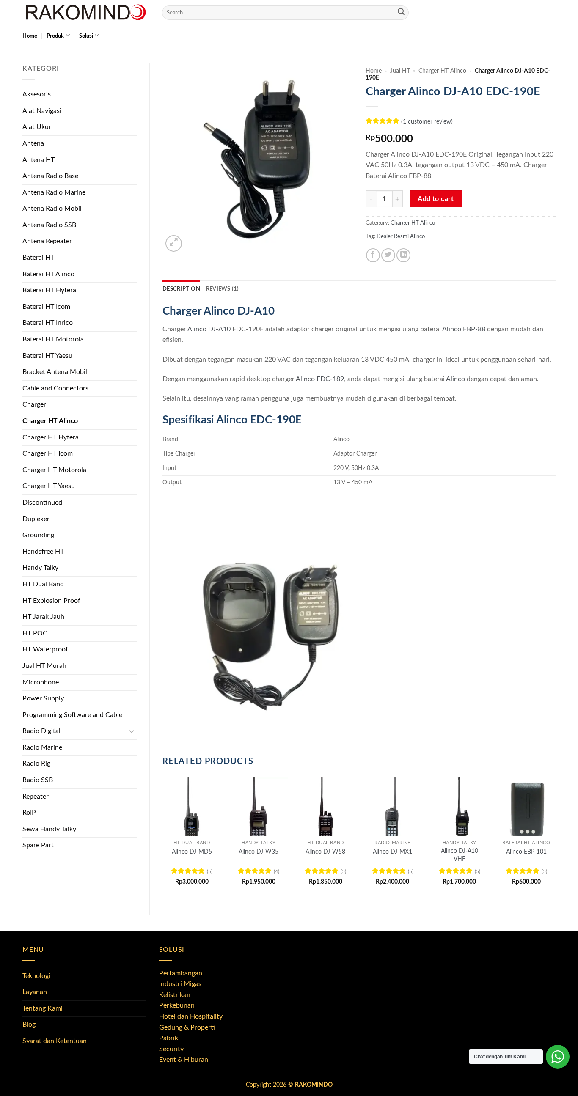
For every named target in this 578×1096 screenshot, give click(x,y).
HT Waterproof (45, 649)
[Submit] (401, 12)
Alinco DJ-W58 (325, 852)
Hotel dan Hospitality (191, 1016)
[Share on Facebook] (373, 255)
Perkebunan (177, 1005)
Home (29, 35)
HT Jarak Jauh (43, 616)
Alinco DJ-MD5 (192, 852)
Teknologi (36, 975)
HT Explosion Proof (51, 600)
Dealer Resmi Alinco (401, 236)
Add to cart (436, 199)
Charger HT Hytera (50, 437)
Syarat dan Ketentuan (54, 1041)
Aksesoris (36, 94)
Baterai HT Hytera (49, 290)
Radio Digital (41, 731)
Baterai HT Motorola (53, 339)
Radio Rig (36, 763)
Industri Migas (180, 984)
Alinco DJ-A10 (209, 329)
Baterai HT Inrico (47, 322)
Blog (29, 1024)
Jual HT (400, 71)
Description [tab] (181, 288)
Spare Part (38, 845)
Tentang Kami (42, 1008)
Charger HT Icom (47, 453)
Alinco (455, 379)
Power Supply (43, 698)
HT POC (34, 633)
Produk (55, 35)
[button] (173, 243)
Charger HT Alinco (50, 421)
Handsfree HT (43, 551)
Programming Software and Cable (72, 714)
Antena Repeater (47, 241)
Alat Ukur (36, 127)
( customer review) (427, 121)
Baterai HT (38, 257)
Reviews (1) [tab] (222, 288)
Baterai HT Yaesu (47, 355)
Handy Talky (40, 567)
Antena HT (38, 160)
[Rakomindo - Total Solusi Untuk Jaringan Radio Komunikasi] (85, 12)
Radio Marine (42, 747)
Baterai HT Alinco (48, 274)
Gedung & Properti (187, 1027)
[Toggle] (132, 731)
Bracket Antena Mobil (54, 371)
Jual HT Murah (44, 665)
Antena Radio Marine (53, 192)
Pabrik (168, 1038)
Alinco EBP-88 (463, 329)
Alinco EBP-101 (526, 852)
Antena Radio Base (50, 176)
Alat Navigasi (41, 110)
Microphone (40, 682)
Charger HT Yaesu (48, 486)
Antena (33, 143)
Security (171, 1049)
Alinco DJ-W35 (258, 852)
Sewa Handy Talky (49, 829)
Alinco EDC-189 (320, 379)
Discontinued (42, 502)
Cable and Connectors (55, 388)
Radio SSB (37, 780)
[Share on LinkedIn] (403, 255)
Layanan (34, 992)
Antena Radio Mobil (52, 208)
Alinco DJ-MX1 (392, 852)
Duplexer (36, 519)
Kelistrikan (174, 995)
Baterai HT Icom (46, 306)
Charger (34, 404)
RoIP (29, 812)
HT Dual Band (43, 584)
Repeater (35, 796)
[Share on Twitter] (388, 255)
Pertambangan (180, 973)
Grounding (38, 535)
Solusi (86, 35)
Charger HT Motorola (54, 470)
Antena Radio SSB (49, 225)
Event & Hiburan (183, 1059)
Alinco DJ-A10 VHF (459, 855)
